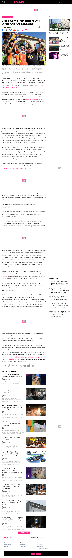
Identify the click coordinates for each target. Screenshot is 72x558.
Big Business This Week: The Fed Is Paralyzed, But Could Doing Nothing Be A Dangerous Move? (60, 313)
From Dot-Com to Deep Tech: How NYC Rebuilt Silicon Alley (11, 486)
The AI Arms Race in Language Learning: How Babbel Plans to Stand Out (12, 470)
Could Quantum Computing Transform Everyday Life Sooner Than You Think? (12, 519)
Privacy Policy (40, 544)
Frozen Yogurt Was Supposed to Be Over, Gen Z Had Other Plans (64, 39)
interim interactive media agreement (13, 357)
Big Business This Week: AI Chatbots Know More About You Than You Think (60, 305)
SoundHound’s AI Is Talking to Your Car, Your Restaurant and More (13, 391)
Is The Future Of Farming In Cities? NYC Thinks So (58, 33)
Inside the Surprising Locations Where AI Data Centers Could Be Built (11, 454)
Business (50, 2)
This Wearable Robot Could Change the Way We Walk (12, 375)
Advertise (22, 544)
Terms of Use (40, 546)
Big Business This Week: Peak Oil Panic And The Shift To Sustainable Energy (60, 290)
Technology (57, 2)
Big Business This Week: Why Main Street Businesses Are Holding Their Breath (60, 297)
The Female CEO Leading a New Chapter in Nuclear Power (12, 503)
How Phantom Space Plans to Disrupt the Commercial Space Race (12, 407)
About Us (6, 546)
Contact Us (23, 546)
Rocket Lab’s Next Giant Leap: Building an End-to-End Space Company (64, 47)
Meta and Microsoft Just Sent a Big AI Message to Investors (11, 423)
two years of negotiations (33, 99)
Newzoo (4, 276)
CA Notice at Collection (42, 548)
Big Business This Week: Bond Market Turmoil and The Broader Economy (59, 283)
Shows (45, 2)
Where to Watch (66, 2)
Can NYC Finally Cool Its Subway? (11, 439)
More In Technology (9, 371)
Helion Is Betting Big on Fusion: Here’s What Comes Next (64, 54)
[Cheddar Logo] (19, 2)
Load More (24, 532)
